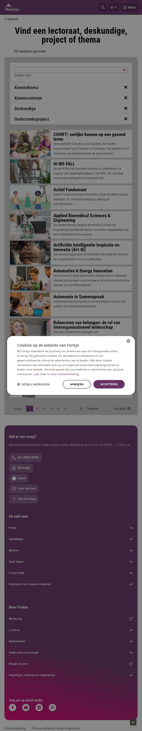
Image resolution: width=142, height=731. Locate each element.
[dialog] (71, 365)
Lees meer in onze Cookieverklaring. (56, 374)
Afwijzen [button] (76, 384)
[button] (33, 384)
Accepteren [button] (109, 384)
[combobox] (128, 341)
